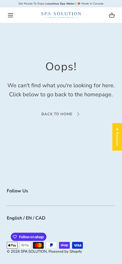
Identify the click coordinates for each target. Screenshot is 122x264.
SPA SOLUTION (34, 251)
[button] (10, 15)
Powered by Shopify (65, 251)
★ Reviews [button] (117, 137)
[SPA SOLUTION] (61, 15)
